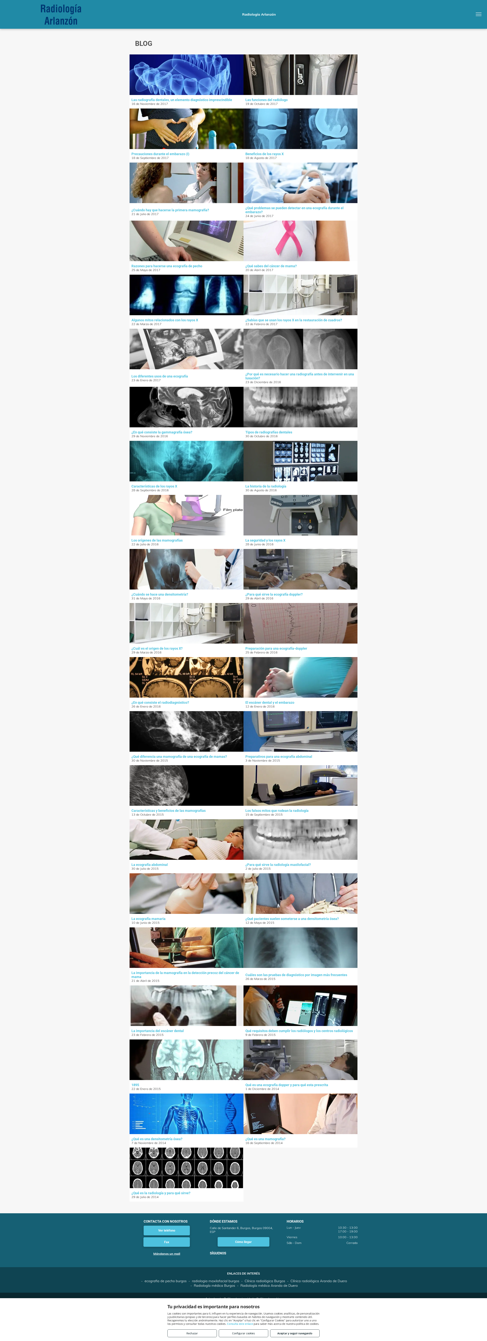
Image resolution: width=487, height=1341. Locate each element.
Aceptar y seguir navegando (294, 1333)
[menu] (479, 14)
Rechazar (192, 1333)
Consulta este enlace (240, 1324)
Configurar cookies (243, 1333)
